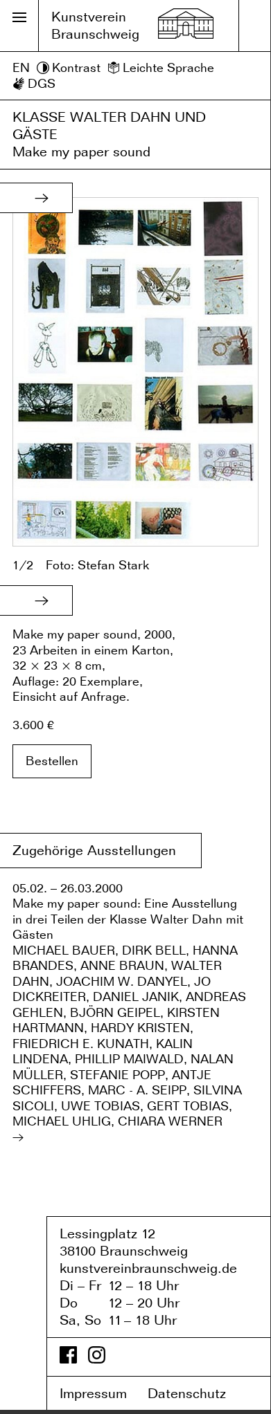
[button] (41, 198)
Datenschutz (196, 1393)
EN (21, 67)
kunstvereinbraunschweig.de (148, 1268)
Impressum (101, 1393)
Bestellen (52, 760)
